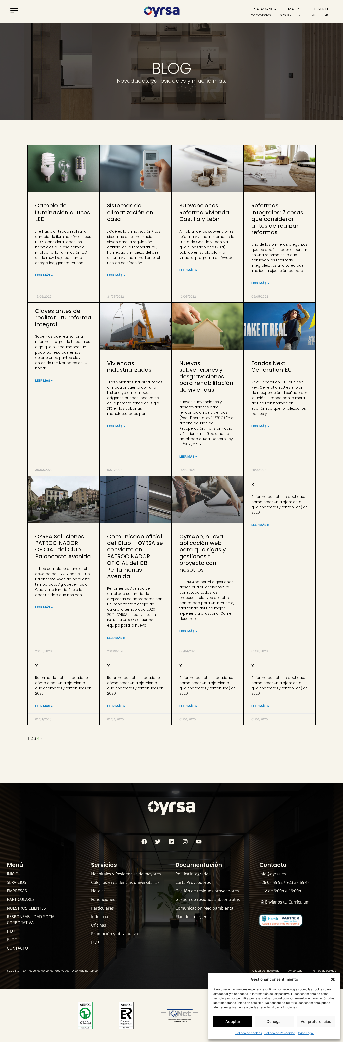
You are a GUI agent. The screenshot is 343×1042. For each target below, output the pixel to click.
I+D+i (11, 931)
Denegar (274, 1021)
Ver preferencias (316, 1021)
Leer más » (44, 275)
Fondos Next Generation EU (271, 366)
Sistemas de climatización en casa (130, 212)
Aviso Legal (306, 1033)
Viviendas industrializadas (129, 366)
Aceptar (232, 1021)
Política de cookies (248, 1033)
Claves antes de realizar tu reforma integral (63, 317)
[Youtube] (199, 842)
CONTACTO (17, 948)
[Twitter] (158, 842)
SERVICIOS (16, 882)
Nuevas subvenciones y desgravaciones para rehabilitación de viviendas (206, 376)
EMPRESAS (17, 891)
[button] (332, 979)
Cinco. (94, 971)
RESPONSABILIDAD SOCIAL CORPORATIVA (31, 919)
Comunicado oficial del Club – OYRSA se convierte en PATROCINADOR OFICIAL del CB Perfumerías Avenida (135, 556)
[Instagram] (185, 842)
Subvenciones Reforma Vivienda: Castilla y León (205, 212)
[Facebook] (144, 842)
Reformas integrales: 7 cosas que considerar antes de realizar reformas (277, 219)
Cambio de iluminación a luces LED (62, 212)
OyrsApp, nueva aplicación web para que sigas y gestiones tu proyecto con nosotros (202, 553)
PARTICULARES (21, 899)
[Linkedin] (171, 842)
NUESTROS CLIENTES (26, 908)
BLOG (12, 939)
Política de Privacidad (279, 1033)
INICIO (12, 874)
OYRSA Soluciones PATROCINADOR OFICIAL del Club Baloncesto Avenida (63, 546)
